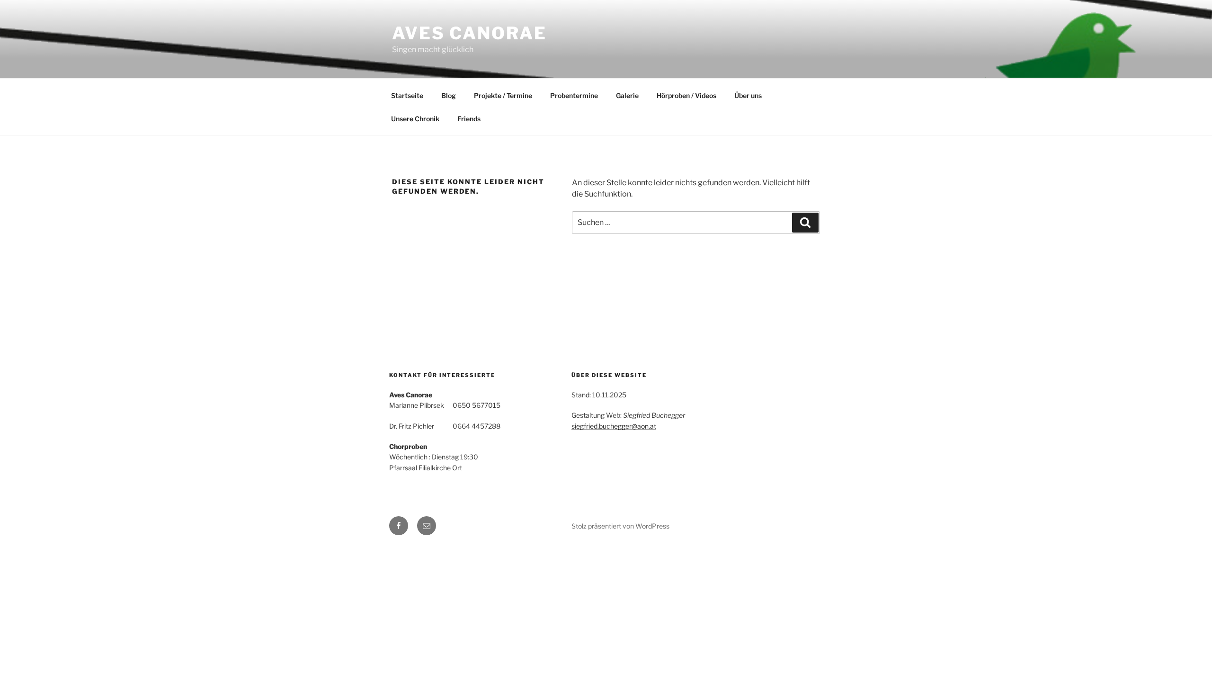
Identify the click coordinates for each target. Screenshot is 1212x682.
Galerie (627, 95)
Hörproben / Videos (686, 95)
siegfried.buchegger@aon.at (613, 426)
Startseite (407, 95)
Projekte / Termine (503, 95)
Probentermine (574, 95)
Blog (448, 95)
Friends (469, 119)
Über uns (748, 95)
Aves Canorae (469, 33)
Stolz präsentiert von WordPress (620, 526)
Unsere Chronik (415, 119)
